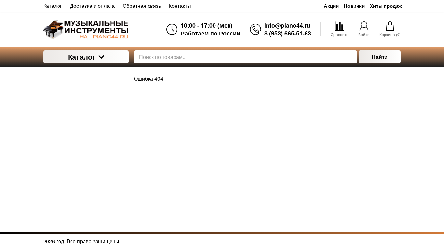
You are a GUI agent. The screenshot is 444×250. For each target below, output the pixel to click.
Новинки (354, 6)
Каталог (81, 56)
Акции (331, 6)
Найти (380, 57)
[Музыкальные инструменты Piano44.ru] (86, 29)
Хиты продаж (386, 6)
